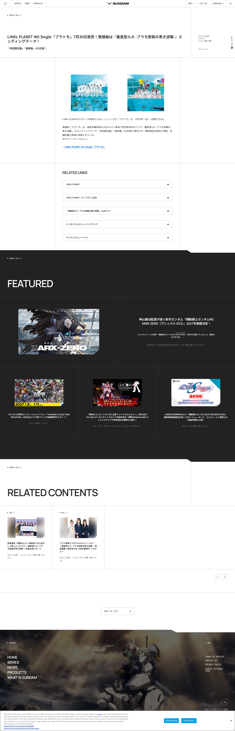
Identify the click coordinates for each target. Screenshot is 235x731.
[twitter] (231, 44)
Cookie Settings (171, 720)
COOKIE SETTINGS (216, 670)
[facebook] (231, 47)
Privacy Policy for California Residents (19, 726)
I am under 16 (189, 720)
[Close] (231, 720)
